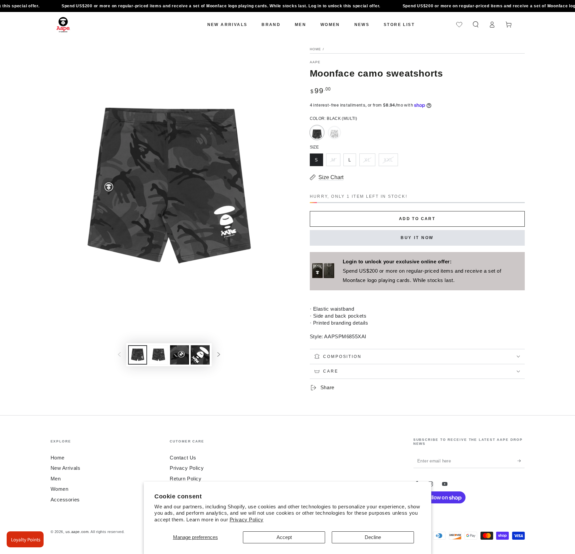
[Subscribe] (521, 461)
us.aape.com (77, 532)
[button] (476, 25)
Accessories (65, 499)
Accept (284, 537)
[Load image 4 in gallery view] (200, 355)
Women (60, 489)
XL (369, 161)
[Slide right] (219, 355)
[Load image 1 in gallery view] (137, 355)
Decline (373, 537)
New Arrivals (66, 468)
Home (315, 49)
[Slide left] (119, 355)
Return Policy (185, 478)
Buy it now (417, 237)
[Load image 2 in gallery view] (158, 355)
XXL (390, 161)
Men (56, 478)
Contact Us (183, 457)
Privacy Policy (247, 519)
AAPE (315, 62)
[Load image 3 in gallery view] (179, 355)
